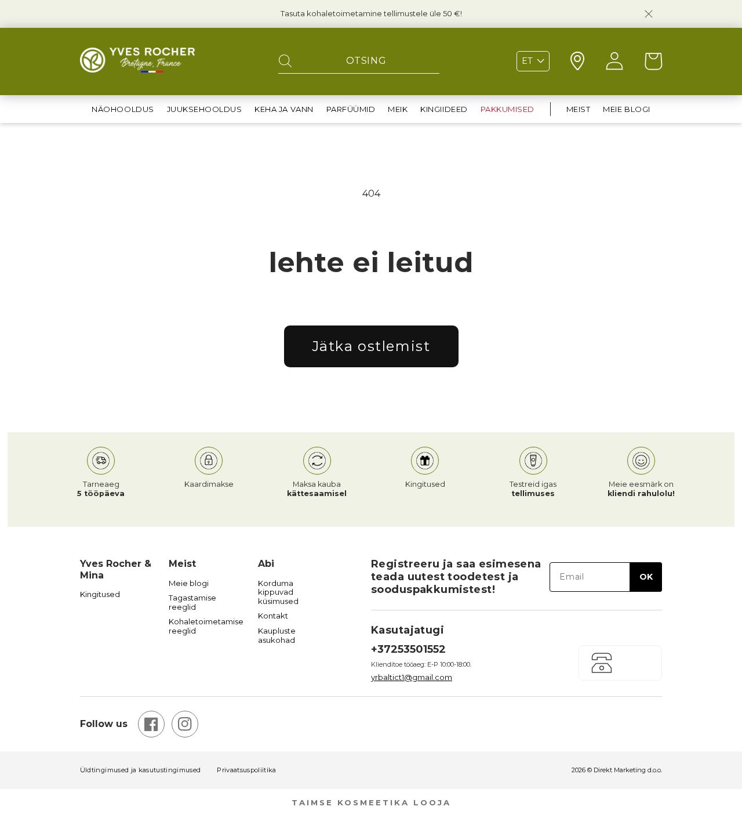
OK (646, 577)
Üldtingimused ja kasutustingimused (140, 770)
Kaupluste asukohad (277, 636)
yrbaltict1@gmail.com (411, 677)
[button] (123, 109)
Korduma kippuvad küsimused (278, 592)
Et (527, 61)
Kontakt (273, 616)
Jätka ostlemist (371, 346)
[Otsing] (285, 61)
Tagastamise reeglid (192, 603)
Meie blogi (189, 583)
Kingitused (100, 594)
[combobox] (359, 61)
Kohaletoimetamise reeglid (206, 626)
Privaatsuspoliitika (246, 770)
